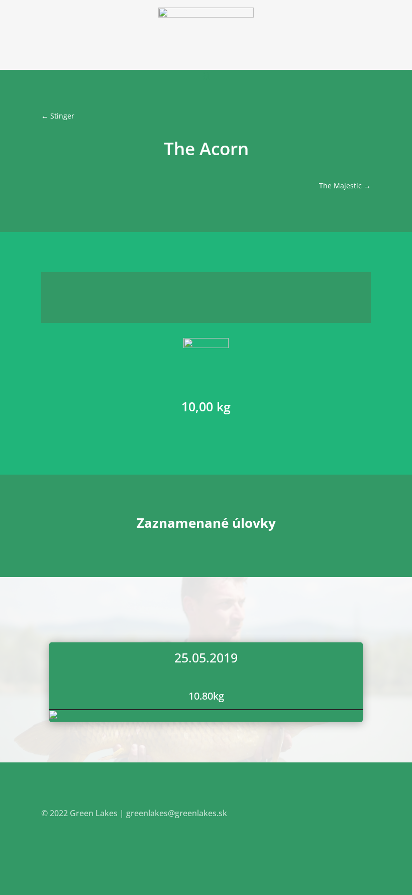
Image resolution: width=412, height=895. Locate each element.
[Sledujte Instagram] (363, 843)
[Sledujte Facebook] (343, 843)
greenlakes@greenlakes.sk (176, 813)
